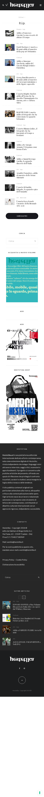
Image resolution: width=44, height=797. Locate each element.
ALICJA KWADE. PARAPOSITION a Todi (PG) (26, 643)
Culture (19, 57)
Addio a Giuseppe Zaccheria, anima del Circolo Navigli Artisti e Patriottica (25, 64)
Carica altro (22, 216)
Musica (18, 29)
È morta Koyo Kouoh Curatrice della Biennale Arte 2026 (26, 203)
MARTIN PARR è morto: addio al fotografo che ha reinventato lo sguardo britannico (26, 115)
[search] (35, 241)
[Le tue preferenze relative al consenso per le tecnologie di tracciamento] (39, 792)
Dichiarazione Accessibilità (13, 564)
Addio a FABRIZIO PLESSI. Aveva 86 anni (27, 631)
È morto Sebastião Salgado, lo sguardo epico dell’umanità (27, 189)
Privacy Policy (8, 560)
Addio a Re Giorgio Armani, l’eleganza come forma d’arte (26, 147)
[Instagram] (24, 668)
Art (17, 43)
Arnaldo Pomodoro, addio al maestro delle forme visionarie (27, 175)
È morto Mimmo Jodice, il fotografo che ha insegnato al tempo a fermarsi (26, 132)
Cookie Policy (21, 560)
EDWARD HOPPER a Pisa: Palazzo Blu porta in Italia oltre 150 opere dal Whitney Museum (26, 606)
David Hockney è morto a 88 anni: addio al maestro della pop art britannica (26, 49)
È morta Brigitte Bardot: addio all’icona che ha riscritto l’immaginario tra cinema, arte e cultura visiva (27, 98)
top (24, 29)
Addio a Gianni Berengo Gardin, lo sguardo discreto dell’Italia (26, 161)
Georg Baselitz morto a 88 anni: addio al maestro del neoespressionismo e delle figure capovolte (26, 80)
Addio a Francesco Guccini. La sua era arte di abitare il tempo (27, 35)
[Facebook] (19, 668)
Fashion (19, 141)
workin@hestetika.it (15, 542)
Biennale (23, 198)
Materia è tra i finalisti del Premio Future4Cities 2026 (26, 619)
